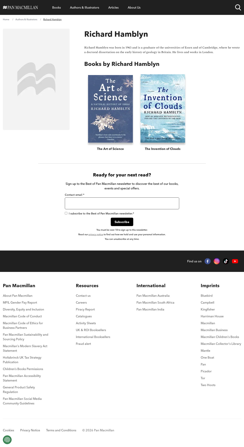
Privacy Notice (30, 430)
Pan (203, 364)
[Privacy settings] (7, 439)
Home (6, 19)
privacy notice (95, 234)
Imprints (210, 285)
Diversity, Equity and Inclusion (23, 309)
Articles (113, 7)
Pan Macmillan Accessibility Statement (22, 378)
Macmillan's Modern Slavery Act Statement (25, 348)
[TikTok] (226, 261)
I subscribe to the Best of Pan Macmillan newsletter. (101, 213)
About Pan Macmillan (17, 295)
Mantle (205, 350)
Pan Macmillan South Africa (155, 302)
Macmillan (208, 323)
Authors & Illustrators (84, 7)
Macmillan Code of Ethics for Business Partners (23, 325)
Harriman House (212, 316)
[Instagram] (217, 261)
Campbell (207, 302)
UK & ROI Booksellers (91, 330)
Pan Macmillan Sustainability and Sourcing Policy (25, 337)
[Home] (20, 7)
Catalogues (84, 316)
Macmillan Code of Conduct (22, 316)
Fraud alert (83, 344)
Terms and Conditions (61, 430)
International (150, 285)
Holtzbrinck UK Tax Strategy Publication (22, 360)
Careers (81, 302)
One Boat (207, 357)
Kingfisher (208, 309)
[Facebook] (208, 261)
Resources (87, 285)
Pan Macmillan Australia (153, 295)
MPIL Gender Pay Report (20, 302)
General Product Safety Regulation (19, 389)
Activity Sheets (86, 323)
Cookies (8, 430)
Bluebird (207, 295)
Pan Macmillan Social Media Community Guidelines (22, 401)
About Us (134, 7)
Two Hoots (208, 385)
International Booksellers (93, 337)
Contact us (83, 295)
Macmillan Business (214, 330)
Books (56, 7)
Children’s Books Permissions (23, 369)
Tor (203, 378)
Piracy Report (85, 309)
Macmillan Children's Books (220, 337)
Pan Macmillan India (150, 309)
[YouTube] (235, 261)
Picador (206, 371)
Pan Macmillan (19, 285)
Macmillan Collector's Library (221, 344)
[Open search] (238, 7)
